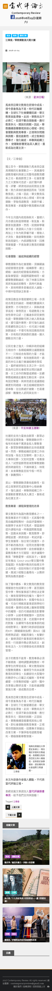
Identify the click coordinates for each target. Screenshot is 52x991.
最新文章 (23, 36)
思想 (7, 893)
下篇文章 (12, 815)
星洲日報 (39, 97)
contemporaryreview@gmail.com (27, 983)
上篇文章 (16, 807)
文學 (14, 893)
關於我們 (17, 986)
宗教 (7, 934)
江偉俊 (16, 801)
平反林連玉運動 (30, 428)
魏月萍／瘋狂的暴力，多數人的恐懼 (19, 862)
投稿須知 (27, 986)
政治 (8, 36)
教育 (15, 36)
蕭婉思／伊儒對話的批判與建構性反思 (20, 940)
